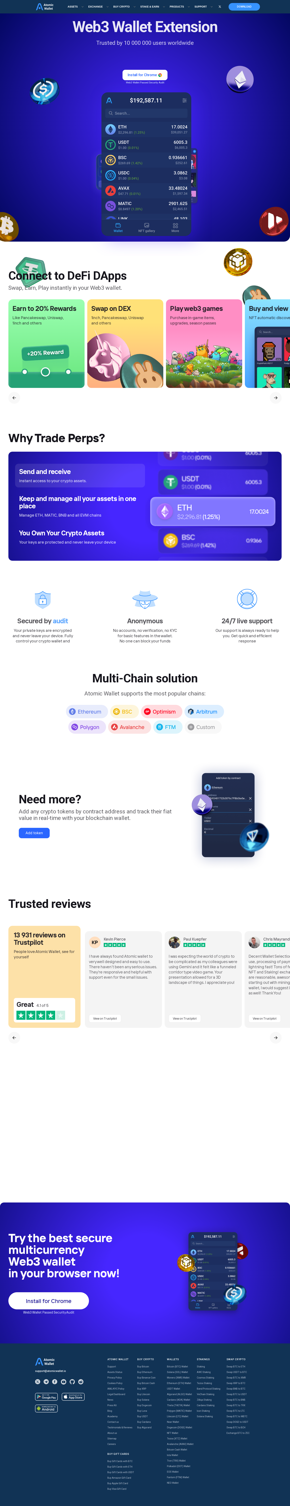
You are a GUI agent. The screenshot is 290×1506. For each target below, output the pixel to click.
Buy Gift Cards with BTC (120, 1461)
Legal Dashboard (116, 1394)
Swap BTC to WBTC (237, 1416)
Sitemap (111, 1438)
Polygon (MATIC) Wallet (179, 1411)
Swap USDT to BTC (237, 1372)
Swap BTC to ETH (236, 1366)
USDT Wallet (173, 1388)
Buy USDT (142, 1416)
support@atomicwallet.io (50, 1371)
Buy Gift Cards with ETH (119, 1466)
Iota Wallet (172, 1455)
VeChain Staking (205, 1394)
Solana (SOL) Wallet (177, 1372)
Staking (201, 1366)
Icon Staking (203, 1411)
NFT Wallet (172, 1433)
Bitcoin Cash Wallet (177, 1449)
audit (60, 620)
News (110, 1399)
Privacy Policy (114, 1377)
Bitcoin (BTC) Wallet (177, 1366)
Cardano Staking (205, 1405)
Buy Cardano (144, 1422)
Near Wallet (173, 1422)
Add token (34, 833)
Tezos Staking (204, 1383)
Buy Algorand (144, 1427)
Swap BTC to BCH (236, 1427)
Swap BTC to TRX (236, 1405)
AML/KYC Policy (115, 1388)
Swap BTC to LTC (236, 1411)
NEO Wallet (173, 1483)
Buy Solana (143, 1399)
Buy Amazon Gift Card (119, 1477)
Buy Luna (142, 1411)
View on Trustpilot (105, 1018)
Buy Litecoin (143, 1394)
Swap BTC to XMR (236, 1377)
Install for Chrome (259, 1496)
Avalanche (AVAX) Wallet (180, 1444)
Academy (112, 1416)
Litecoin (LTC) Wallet (177, 1416)
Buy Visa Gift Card (116, 1489)
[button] (14, 398)
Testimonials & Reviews (119, 1427)
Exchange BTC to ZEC (238, 1433)
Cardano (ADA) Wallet (178, 1399)
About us (112, 1433)
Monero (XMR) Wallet (178, 1377)
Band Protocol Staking (208, 1388)
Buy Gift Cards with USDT (120, 1472)
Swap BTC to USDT (237, 1394)
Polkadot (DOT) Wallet (178, 1466)
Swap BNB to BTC (236, 1388)
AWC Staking (204, 1372)
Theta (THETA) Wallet (178, 1405)
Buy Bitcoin (143, 1366)
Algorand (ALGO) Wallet (179, 1394)
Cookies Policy (115, 1383)
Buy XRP (141, 1388)
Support (111, 1366)
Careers (111, 1444)
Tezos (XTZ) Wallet (177, 1438)
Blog (109, 1411)
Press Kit (112, 1405)
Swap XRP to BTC (236, 1383)
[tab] (80, 475)
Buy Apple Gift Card (117, 1483)
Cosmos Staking (205, 1377)
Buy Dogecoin (144, 1405)
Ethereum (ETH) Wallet (179, 1383)
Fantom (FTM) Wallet (178, 1477)
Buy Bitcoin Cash (146, 1383)
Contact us (113, 1422)
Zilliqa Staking (204, 1399)
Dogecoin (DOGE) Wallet (179, 1427)
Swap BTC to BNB (236, 1399)
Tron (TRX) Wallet (176, 1460)
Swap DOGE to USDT (237, 1422)
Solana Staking (205, 1416)
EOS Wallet (173, 1471)
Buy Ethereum (144, 1372)
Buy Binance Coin (146, 1377)
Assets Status (114, 1372)
